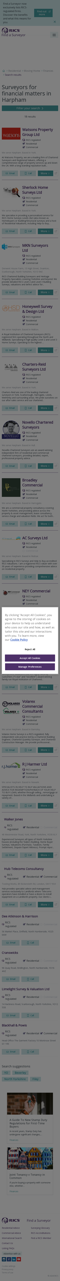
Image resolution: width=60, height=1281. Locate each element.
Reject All (30, 649)
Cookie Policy (19, 640)
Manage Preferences (30, 666)
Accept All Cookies (30, 658)
